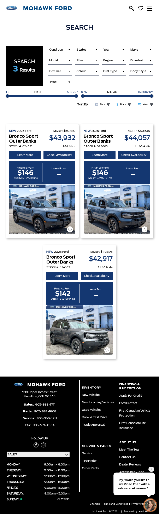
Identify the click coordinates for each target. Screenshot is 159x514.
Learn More (25, 155)
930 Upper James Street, (39, 392)
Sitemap (95, 504)
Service (87, 453)
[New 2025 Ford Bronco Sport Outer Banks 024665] (117, 209)
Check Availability (59, 155)
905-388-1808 (45, 411)
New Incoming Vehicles (98, 402)
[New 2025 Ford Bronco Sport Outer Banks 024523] (42, 209)
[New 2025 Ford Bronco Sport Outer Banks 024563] (79, 330)
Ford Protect (128, 403)
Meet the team (130, 449)
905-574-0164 (44, 425)
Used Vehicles (91, 409)
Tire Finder (89, 460)
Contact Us (127, 457)
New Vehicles (91, 395)
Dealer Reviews (130, 464)
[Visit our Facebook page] (36, 444)
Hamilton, (31, 396)
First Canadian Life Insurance (132, 426)
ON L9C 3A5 (46, 396)
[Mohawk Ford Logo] (39, 8)
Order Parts (90, 468)
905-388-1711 (45, 404)
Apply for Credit (130, 395)
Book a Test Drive (94, 417)
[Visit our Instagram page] (42, 444)
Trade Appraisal (93, 424)
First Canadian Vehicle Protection (134, 413)
